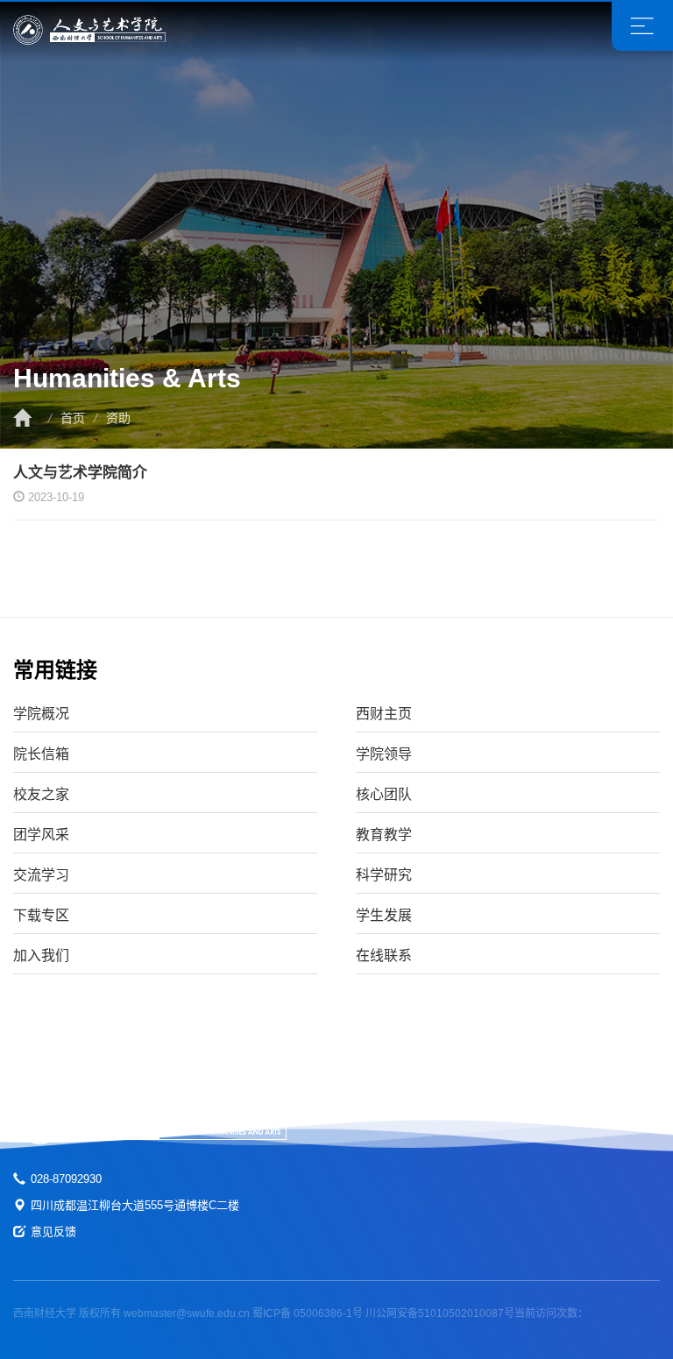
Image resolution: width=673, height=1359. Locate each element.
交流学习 (41, 874)
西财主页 (384, 713)
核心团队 (384, 794)
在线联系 (384, 955)
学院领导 (384, 754)
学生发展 (384, 915)
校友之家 (41, 794)
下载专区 (41, 915)
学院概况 (41, 713)
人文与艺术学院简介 (80, 472)
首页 (72, 418)
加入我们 (41, 955)
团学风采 (41, 834)
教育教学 (384, 834)
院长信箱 (41, 754)
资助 (118, 418)
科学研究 (384, 874)
